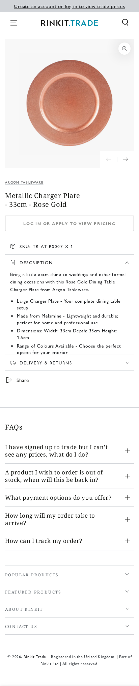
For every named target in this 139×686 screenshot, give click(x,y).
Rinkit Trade (35, 656)
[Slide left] (108, 159)
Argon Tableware (24, 182)
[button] (125, 22)
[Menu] (14, 23)
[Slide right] (125, 159)
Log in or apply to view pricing (69, 223)
